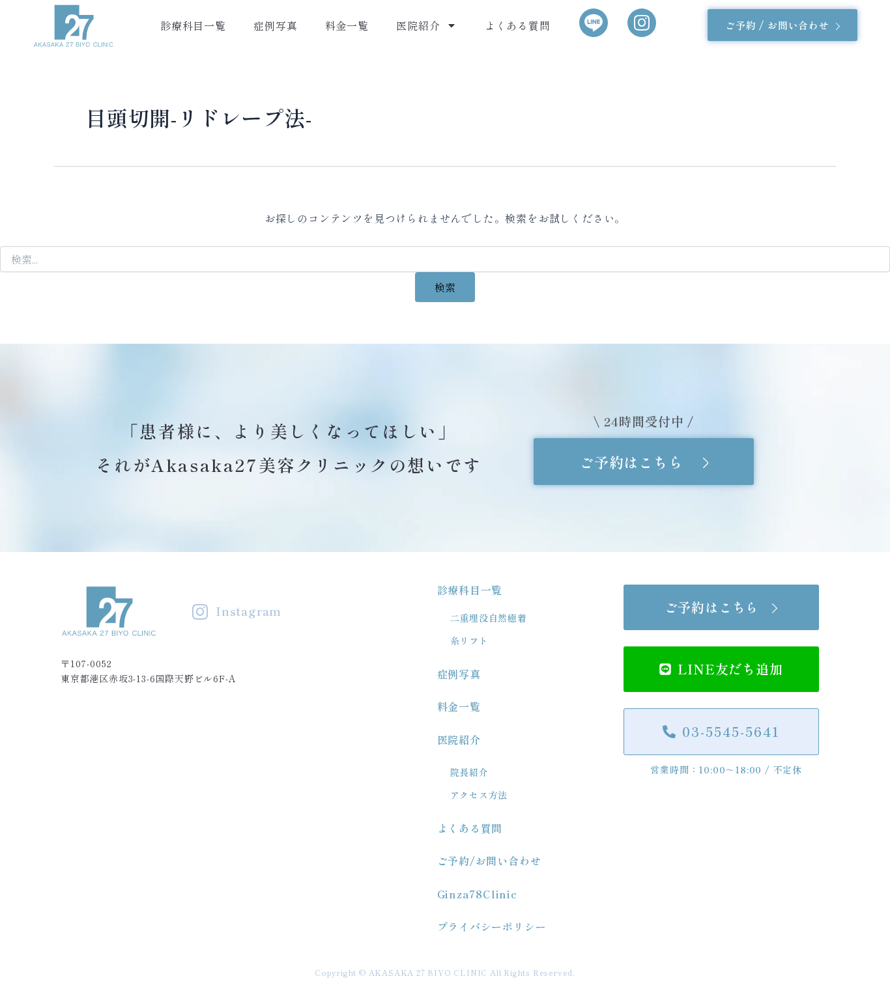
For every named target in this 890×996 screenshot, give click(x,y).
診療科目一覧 (193, 25)
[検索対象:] (445, 259)
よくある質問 (518, 25)
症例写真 (275, 25)
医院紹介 (418, 25)
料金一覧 (347, 25)
